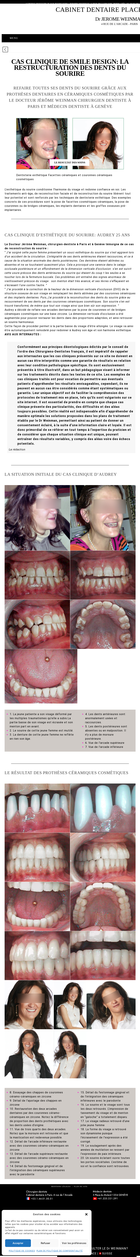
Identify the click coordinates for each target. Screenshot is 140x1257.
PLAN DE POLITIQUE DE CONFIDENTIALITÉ (60, 1251)
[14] (37, 955)
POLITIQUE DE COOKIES (22, 1251)
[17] (70, 1004)
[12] (37, 906)
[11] (103, 857)
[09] (103, 807)
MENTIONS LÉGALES (61, 1186)
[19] (29, 1053)
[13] (103, 906)
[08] (37, 807)
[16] (29, 1004)
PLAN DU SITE (80, 1186)
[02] (103, 517)
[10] (37, 857)
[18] (111, 1004)
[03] (37, 575)
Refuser (45, 1243)
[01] (37, 517)
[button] (86, 1214)
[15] (103, 955)
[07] (41, 676)
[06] (103, 624)
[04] (103, 575)
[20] (70, 1053)
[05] (37, 624)
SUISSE (106, 1253)
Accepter (18, 1243)
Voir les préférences (74, 1243)
